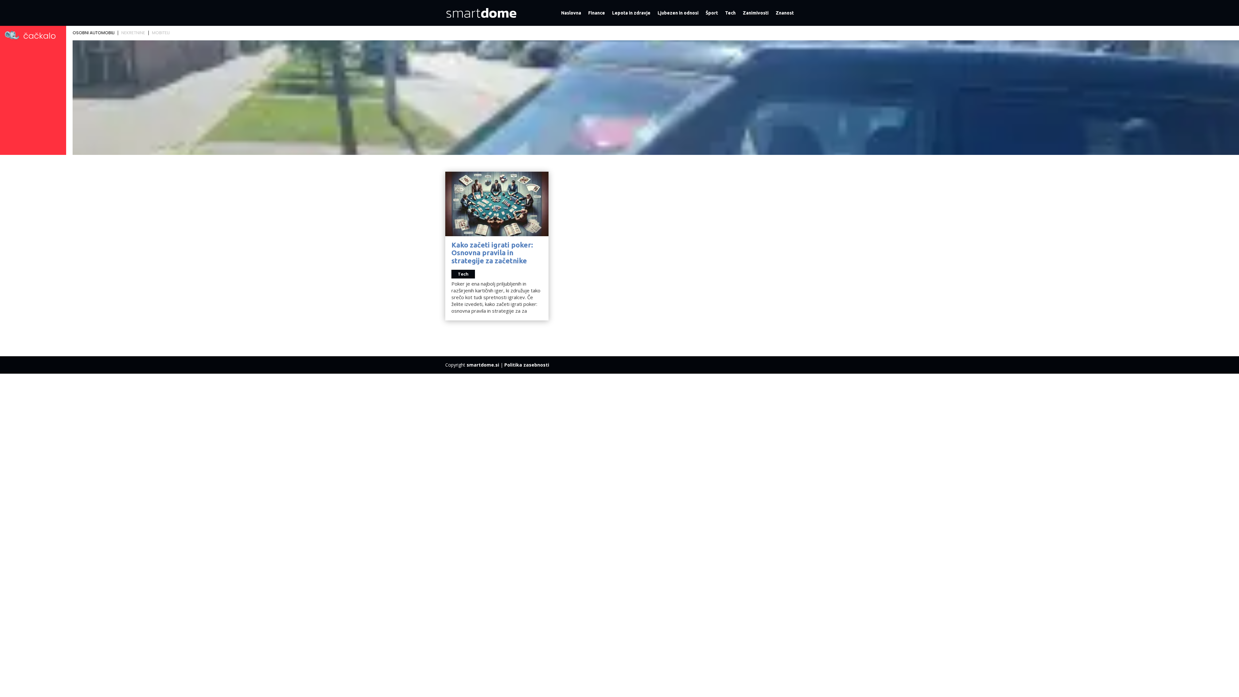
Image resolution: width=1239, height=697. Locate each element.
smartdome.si (483, 365)
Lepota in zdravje (631, 13)
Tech (730, 13)
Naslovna (571, 13)
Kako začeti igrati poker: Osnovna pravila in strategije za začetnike (492, 252)
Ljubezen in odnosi (678, 13)
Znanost (785, 13)
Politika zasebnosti (526, 365)
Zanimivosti (756, 13)
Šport (712, 13)
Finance (596, 13)
